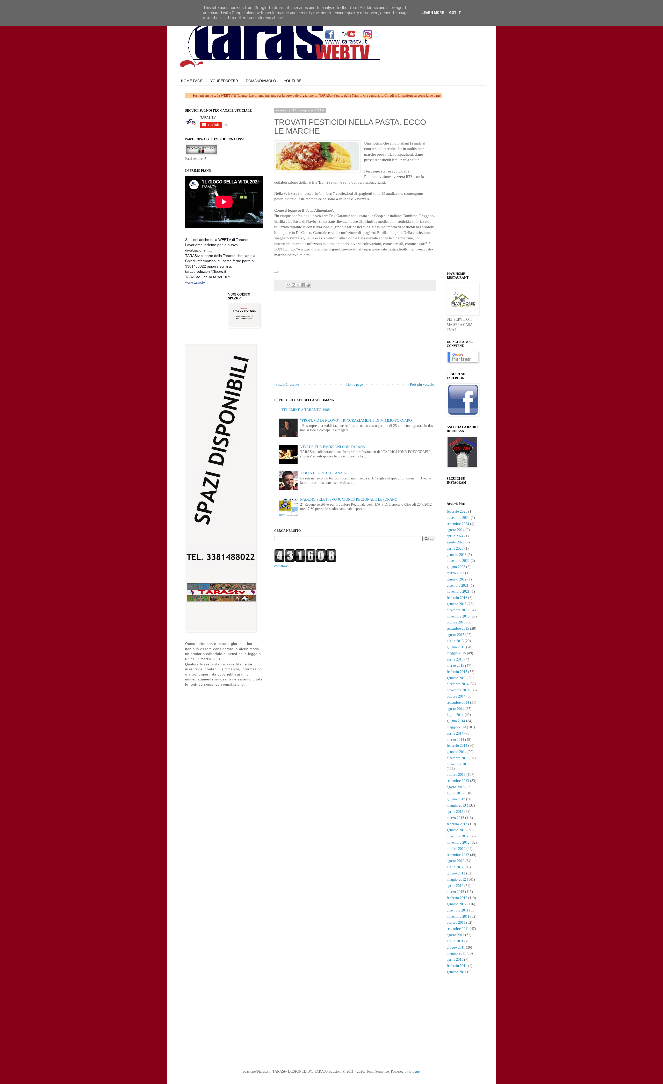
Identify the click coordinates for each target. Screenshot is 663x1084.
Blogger (415, 1071)
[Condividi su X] (298, 285)
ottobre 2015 (456, 622)
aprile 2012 (455, 886)
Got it (455, 13)
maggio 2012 (456, 879)
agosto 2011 (455, 935)
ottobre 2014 (456, 696)
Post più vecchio (422, 384)
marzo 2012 (455, 892)
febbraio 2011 (457, 966)
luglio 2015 (455, 641)
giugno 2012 (456, 873)
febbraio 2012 (457, 898)
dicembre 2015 (458, 610)
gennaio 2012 (456, 904)
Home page (354, 384)
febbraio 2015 (457, 672)
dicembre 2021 (458, 585)
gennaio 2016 (456, 604)
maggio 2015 (456, 653)
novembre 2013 (458, 764)
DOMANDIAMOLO (261, 81)
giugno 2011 (456, 947)
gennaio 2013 (456, 830)
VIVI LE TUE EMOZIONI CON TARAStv (332, 447)
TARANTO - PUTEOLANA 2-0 (324, 473)
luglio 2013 (455, 793)
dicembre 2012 (458, 836)
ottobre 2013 (456, 775)
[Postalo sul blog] (293, 285)
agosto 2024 (455, 530)
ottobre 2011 (456, 922)
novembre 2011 (458, 916)
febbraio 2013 (457, 824)
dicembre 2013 (458, 758)
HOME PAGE (192, 81)
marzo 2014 (455, 740)
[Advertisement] (340, 265)
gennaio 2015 (456, 678)
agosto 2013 (455, 787)
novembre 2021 (458, 591)
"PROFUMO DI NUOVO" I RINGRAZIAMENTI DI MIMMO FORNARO (356, 420)
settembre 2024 (458, 524)
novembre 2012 (458, 842)
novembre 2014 (458, 690)
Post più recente (287, 384)
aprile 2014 (455, 733)
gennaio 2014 (456, 752)
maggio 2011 (456, 953)
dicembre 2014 (458, 684)
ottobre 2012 (456, 849)
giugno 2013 (456, 799)
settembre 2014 (458, 703)
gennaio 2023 (456, 555)
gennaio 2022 (456, 579)
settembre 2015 (458, 628)
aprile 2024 (455, 536)
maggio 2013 (456, 805)
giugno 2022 (456, 567)
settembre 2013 (458, 781)
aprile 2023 (455, 548)
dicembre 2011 (457, 910)
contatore (281, 566)
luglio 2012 (455, 867)
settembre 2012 (458, 855)
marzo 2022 (455, 573)
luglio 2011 (455, 941)
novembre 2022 (458, 561)
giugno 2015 (456, 647)
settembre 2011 (458, 929)
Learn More (433, 13)
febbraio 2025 (457, 511)
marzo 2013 (455, 818)
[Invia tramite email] (288, 285)
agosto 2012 (455, 861)
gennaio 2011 (456, 972)
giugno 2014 (456, 721)
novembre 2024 (458, 518)
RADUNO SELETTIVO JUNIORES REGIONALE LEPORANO (348, 499)
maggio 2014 (456, 727)
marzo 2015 (455, 665)
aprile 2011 (455, 959)
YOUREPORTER (224, 81)
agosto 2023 (455, 542)
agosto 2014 (455, 709)
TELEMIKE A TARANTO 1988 (306, 410)
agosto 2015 (455, 635)
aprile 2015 (455, 659)
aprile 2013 (455, 812)
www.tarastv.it (196, 282)
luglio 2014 (455, 715)
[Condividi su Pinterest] (308, 285)
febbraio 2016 (457, 598)
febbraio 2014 (457, 746)
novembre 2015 (458, 616)
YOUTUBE (292, 81)
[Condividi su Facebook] (303, 285)
